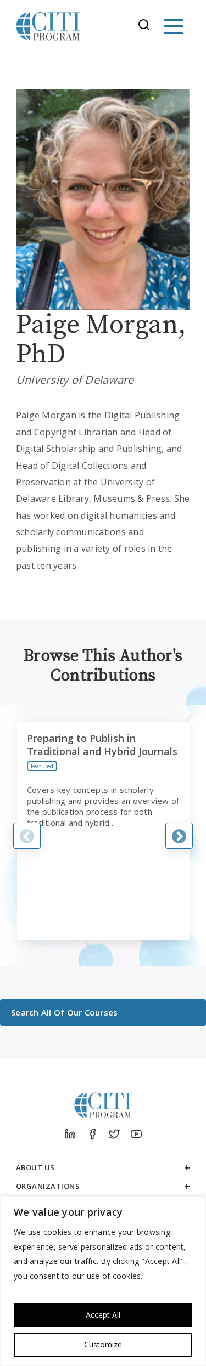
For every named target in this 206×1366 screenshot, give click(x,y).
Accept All (103, 1315)
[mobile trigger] (173, 26)
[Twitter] (114, 1134)
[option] (103, 831)
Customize (103, 1344)
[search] (147, 26)
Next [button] (179, 836)
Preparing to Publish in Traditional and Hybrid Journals (102, 745)
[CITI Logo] (48, 26)
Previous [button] (27, 836)
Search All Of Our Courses (64, 1012)
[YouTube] (136, 1134)
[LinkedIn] (70, 1134)
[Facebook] (92, 1134)
